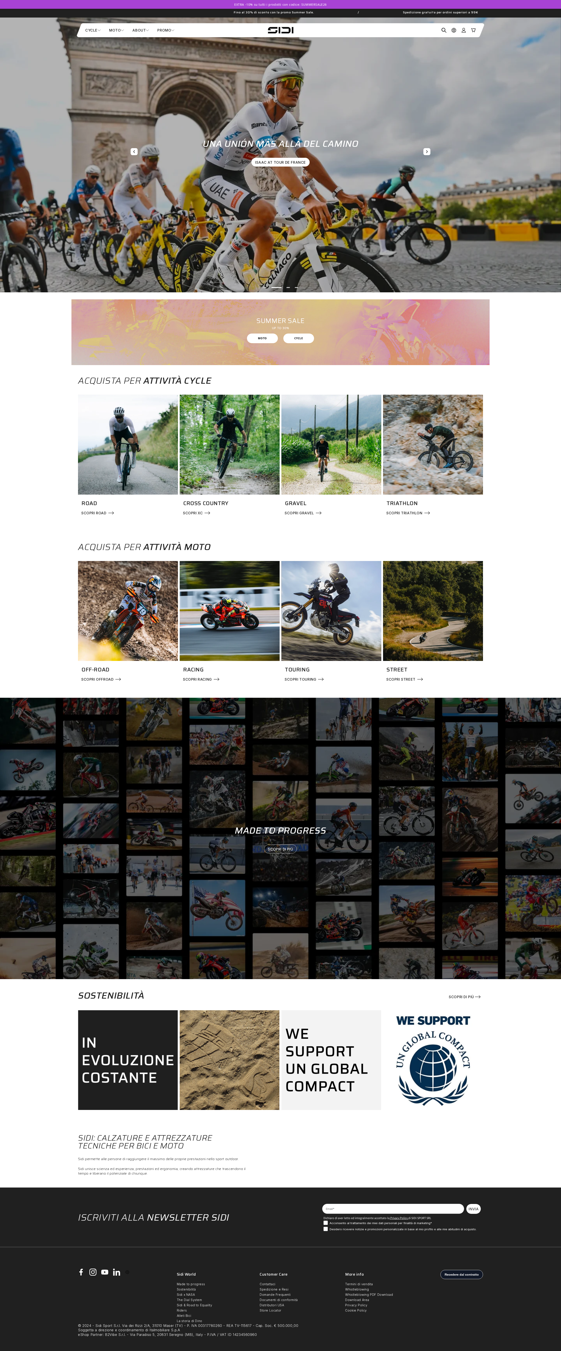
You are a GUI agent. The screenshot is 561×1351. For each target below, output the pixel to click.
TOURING (297, 669)
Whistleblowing (357, 1289)
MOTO (262, 338)
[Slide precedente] (134, 151)
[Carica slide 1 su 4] (265, 287)
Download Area (357, 1300)
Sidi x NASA (186, 1294)
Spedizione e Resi (274, 1289)
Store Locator (270, 1310)
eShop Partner (90, 1334)
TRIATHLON (402, 503)
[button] (93, 30)
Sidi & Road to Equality (194, 1305)
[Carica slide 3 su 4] (281, 287)
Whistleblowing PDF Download (369, 1294)
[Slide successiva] (427, 151)
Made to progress (191, 1284)
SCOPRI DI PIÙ (280, 849)
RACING (193, 669)
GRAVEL (296, 503)
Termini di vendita (359, 1284)
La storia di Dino (189, 1321)
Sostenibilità (186, 1289)
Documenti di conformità (279, 1300)
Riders (182, 1310)
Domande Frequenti (275, 1294)
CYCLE (298, 338)
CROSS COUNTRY (206, 503)
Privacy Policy (399, 1218)
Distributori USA (272, 1305)
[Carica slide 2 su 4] (273, 287)
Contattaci (267, 1284)
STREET (397, 669)
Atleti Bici (184, 1315)
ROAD (89, 503)
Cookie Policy (356, 1310)
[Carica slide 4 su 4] (293, 287)
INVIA (474, 1209)
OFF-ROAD (96, 669)
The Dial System (189, 1300)
